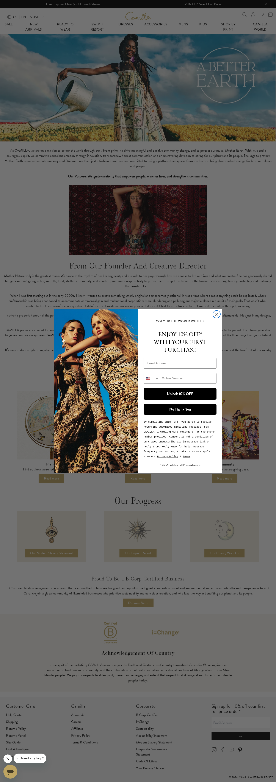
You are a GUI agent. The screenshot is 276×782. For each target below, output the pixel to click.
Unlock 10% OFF (180, 394)
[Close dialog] (216, 314)
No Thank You (180, 409)
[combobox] (151, 378)
